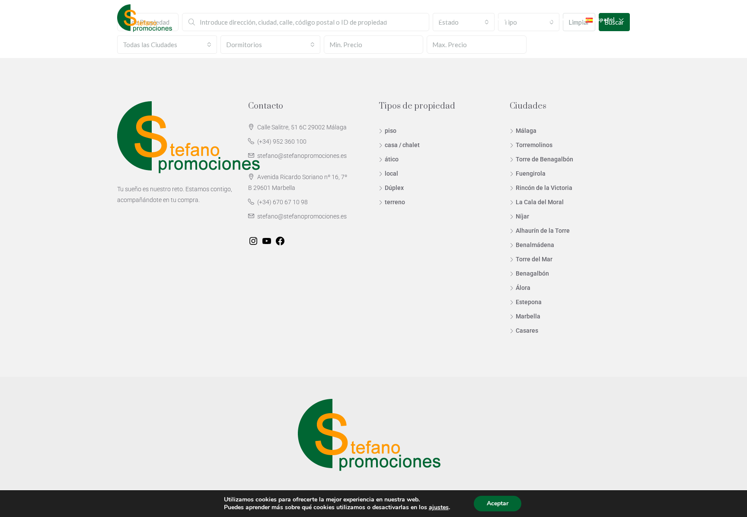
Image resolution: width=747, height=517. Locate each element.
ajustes (439, 507)
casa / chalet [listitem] (402, 144)
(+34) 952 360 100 (281, 141)
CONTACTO (505, 19)
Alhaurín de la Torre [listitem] (543, 230)
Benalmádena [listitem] (535, 244)
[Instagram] (253, 241)
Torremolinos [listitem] (534, 144)
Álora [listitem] (523, 287)
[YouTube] (267, 241)
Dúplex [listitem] (394, 187)
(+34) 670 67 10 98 (282, 202)
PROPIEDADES (394, 19)
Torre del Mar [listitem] (534, 259)
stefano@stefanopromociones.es (302, 155)
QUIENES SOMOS (456, 19)
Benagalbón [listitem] (532, 273)
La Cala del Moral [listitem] (540, 202)
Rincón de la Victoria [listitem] (544, 187)
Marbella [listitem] (528, 316)
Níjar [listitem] (522, 216)
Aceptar (497, 503)
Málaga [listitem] (526, 130)
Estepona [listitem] (529, 302)
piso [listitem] (390, 130)
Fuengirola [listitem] (531, 173)
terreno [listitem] (395, 202)
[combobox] (167, 44)
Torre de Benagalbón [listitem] (544, 159)
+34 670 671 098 (553, 19)
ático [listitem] (392, 159)
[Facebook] (280, 241)
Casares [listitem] (527, 330)
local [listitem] (391, 173)
